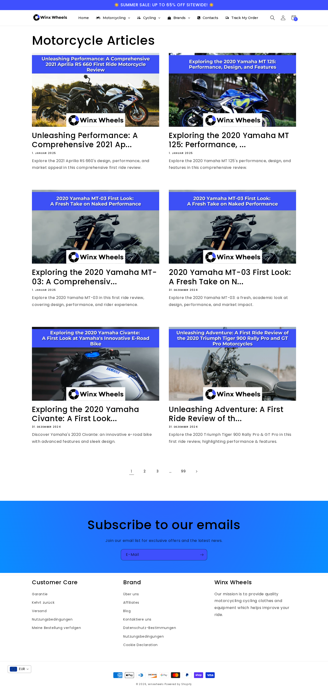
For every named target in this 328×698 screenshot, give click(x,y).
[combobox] (19, 669)
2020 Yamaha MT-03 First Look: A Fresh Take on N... (230, 277)
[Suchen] (272, 18)
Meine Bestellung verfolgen (56, 627)
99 (183, 471)
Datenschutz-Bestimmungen (149, 627)
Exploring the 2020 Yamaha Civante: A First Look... (85, 414)
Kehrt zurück (43, 602)
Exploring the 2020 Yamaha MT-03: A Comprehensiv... (94, 277)
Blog (127, 611)
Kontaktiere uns (137, 619)
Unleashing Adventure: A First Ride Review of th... (226, 414)
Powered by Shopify (178, 684)
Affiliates (131, 602)
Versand (39, 611)
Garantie (40, 594)
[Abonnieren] (201, 554)
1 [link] (131, 471)
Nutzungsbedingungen (52, 619)
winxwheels (156, 684)
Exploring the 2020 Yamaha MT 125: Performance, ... (229, 140)
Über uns (131, 594)
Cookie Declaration (140, 644)
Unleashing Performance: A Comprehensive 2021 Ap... (85, 140)
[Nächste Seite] (196, 471)
